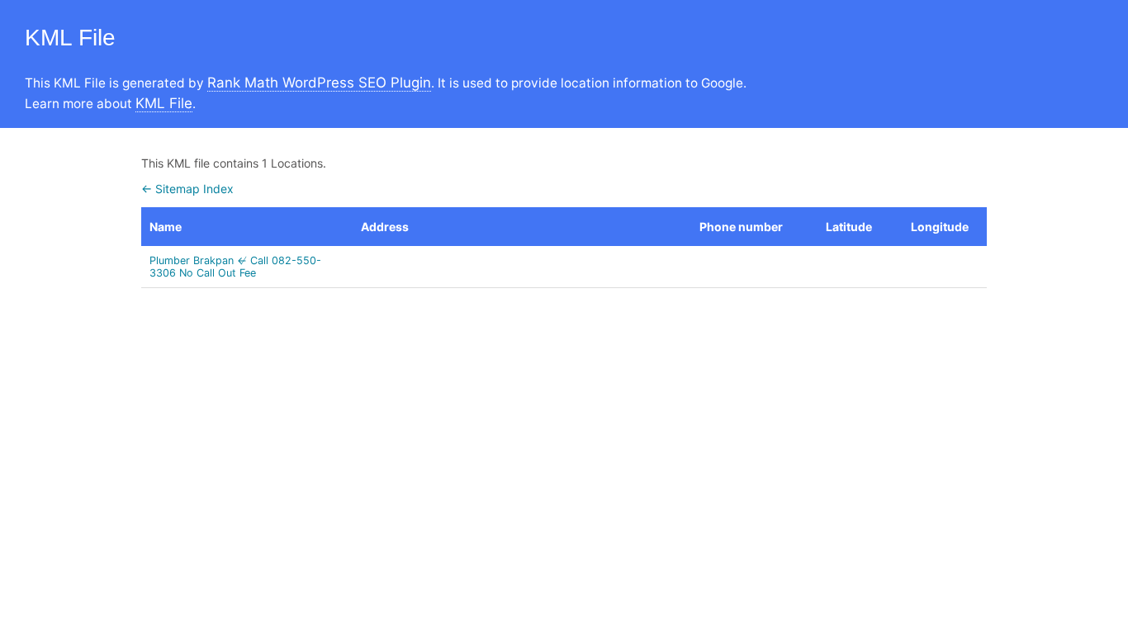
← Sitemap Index (187, 189)
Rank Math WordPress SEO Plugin (319, 82)
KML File (163, 103)
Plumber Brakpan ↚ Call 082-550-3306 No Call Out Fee (235, 266)
